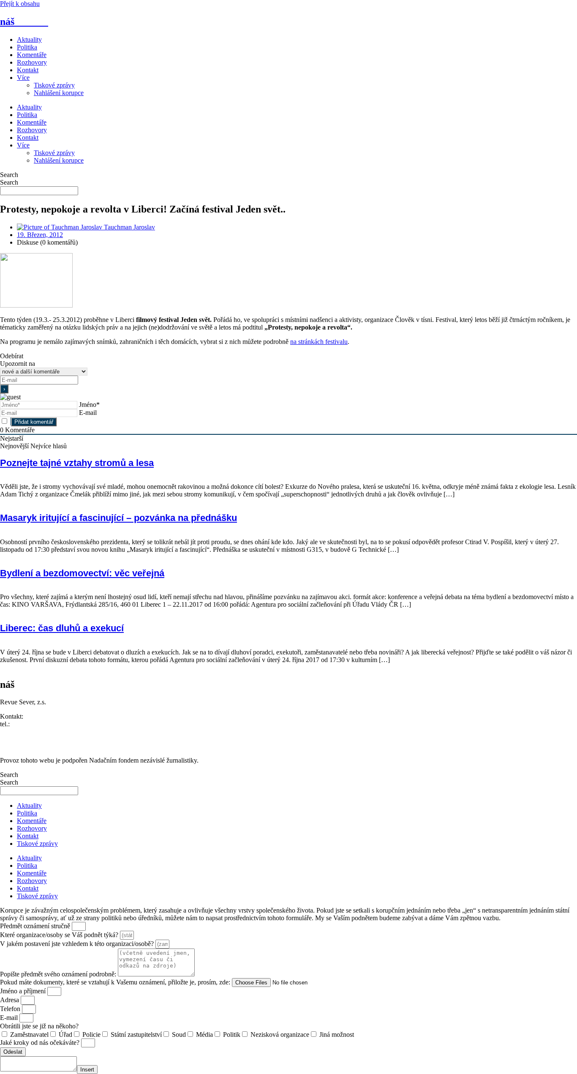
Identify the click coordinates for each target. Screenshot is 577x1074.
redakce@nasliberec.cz (30, 731)
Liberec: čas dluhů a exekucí (62, 628)
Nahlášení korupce (59, 92)
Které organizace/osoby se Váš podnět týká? (60, 934)
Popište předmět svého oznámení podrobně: (59, 974)
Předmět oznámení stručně (36, 926)
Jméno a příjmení (23, 991)
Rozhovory (32, 62)
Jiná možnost (336, 1034)
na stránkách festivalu (319, 341)
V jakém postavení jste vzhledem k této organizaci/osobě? (77, 943)
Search (9, 174)
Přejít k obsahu (20, 3)
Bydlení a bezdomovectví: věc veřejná (82, 573)
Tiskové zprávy (54, 85)
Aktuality (29, 39)
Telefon (11, 1008)
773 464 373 (28, 724)
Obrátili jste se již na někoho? (39, 1026)
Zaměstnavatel (29, 1034)
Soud (179, 1034)
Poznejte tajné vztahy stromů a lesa (77, 463)
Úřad (65, 1034)
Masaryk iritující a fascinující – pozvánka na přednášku (118, 517)
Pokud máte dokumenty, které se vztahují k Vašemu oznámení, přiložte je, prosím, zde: (116, 982)
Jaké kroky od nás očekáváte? (40, 1042)
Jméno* (89, 404)
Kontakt (27, 70)
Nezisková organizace (279, 1034)
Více (23, 77)
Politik (231, 1034)
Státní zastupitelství (136, 1034)
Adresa (10, 999)
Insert (87, 1069)
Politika (27, 47)
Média (204, 1034)
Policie (91, 1034)
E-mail (88, 412)
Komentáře (31, 54)
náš (24, 21)
